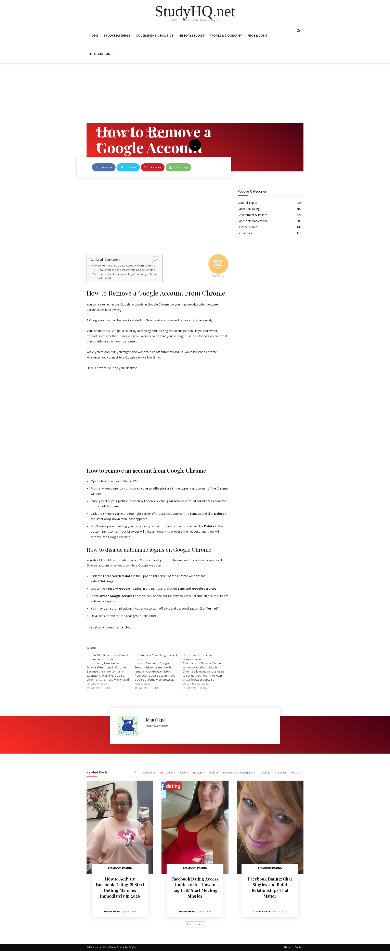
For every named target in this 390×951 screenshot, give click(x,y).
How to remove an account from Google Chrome (126, 270)
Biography (199, 772)
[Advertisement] (195, 93)
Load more (193, 924)
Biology (213, 772)
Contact (299, 947)
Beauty (184, 772)
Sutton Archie (112, 911)
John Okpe (129, 136)
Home (93, 35)
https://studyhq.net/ (157, 725)
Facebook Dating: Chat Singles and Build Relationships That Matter (270, 887)
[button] (298, 32)
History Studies (191, 35)
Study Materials (117, 35)
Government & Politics (154, 35)
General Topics (157, 136)
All (134, 772)
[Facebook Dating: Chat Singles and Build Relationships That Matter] (270, 827)
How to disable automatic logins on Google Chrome (128, 274)
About (287, 947)
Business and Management (239, 772)
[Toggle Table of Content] (153, 259)
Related (107, 277)
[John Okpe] (130, 726)
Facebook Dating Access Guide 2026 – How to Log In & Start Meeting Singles (195, 887)
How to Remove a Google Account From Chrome (123, 265)
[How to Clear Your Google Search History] (158, 671)
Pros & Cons (257, 35)
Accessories (148, 772)
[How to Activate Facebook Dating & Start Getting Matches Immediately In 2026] (120, 827)
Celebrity (265, 772)
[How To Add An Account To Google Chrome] (207, 671)
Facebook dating (120, 868)
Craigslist (280, 772)
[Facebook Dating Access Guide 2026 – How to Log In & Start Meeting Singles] (194, 827)
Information (99, 53)
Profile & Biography (226, 35)
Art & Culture (167, 772)
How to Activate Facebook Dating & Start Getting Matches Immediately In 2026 (120, 887)
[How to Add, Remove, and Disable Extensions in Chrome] (110, 671)
